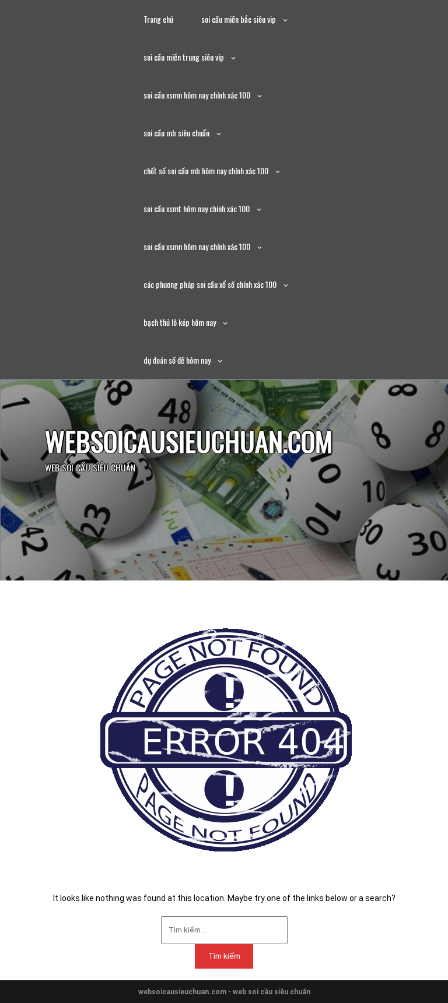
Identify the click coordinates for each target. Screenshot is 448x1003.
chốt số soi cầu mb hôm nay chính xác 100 (206, 170)
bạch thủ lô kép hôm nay (180, 322)
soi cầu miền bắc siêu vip (238, 19)
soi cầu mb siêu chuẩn (176, 132)
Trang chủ (158, 19)
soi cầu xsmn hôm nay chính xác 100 (197, 95)
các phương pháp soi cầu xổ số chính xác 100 (210, 284)
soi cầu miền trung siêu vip (184, 57)
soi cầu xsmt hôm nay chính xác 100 (197, 208)
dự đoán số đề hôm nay (177, 360)
